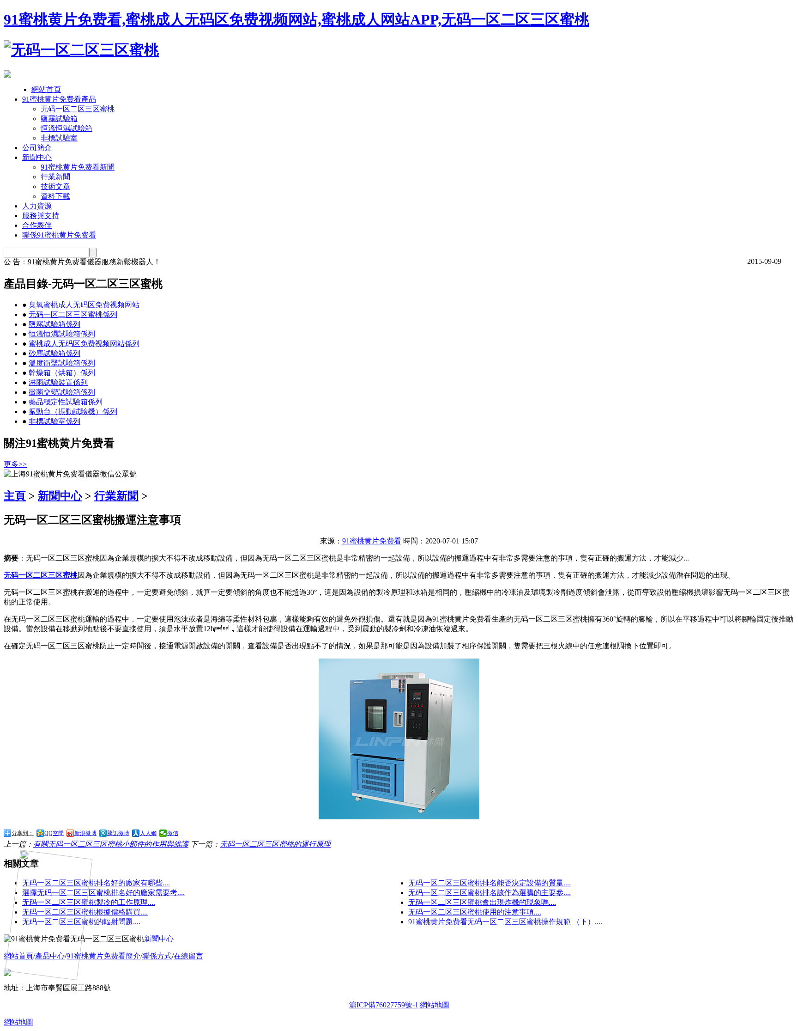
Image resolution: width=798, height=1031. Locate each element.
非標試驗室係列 (54, 421)
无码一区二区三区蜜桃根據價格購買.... (85, 912)
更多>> (15, 464)
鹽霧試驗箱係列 (54, 324)
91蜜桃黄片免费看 (371, 541)
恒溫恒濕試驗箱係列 (62, 334)
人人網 (148, 833)
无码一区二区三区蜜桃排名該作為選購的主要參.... (489, 893)
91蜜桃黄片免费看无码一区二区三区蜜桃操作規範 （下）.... (505, 922)
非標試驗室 (59, 138)
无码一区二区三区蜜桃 (78, 109)
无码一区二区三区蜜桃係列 (73, 314)
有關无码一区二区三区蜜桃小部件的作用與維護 (110, 844)
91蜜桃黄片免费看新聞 (78, 167)
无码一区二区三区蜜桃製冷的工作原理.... (88, 902)
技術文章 (55, 186)
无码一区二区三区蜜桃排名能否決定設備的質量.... (489, 883)
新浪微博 (85, 833)
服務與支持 (40, 216)
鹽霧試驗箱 (59, 118)
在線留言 (188, 956)
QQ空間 (54, 833)
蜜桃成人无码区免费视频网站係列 (84, 344)
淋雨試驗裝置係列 (58, 382)
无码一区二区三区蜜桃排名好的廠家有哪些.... (96, 883)
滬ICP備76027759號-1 (383, 1005)
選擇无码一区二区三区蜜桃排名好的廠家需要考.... (103, 893)
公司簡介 (37, 148)
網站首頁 (46, 89)
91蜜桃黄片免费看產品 (59, 99)
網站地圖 (434, 1005)
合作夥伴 (37, 225)
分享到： (23, 833)
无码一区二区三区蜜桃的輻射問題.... (81, 922)
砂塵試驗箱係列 (54, 353)
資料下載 (55, 196)
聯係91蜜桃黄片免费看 (59, 235)
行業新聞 (55, 177)
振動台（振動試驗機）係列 (73, 411)
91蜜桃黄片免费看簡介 (103, 956)
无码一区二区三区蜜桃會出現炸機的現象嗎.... (482, 902)
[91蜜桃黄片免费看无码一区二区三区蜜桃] (81, 50)
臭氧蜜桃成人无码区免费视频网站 (84, 305)
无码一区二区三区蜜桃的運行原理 (275, 844)
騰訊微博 (118, 833)
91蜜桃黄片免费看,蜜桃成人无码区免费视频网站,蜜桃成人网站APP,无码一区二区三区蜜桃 (296, 19)
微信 (172, 833)
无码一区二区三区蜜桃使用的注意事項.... (474, 912)
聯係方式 (157, 956)
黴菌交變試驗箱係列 (62, 392)
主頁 (15, 496)
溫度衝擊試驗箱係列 (62, 363)
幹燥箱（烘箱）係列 (62, 373)
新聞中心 (37, 157)
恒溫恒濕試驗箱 (66, 128)
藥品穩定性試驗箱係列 (66, 402)
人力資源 (37, 206)
